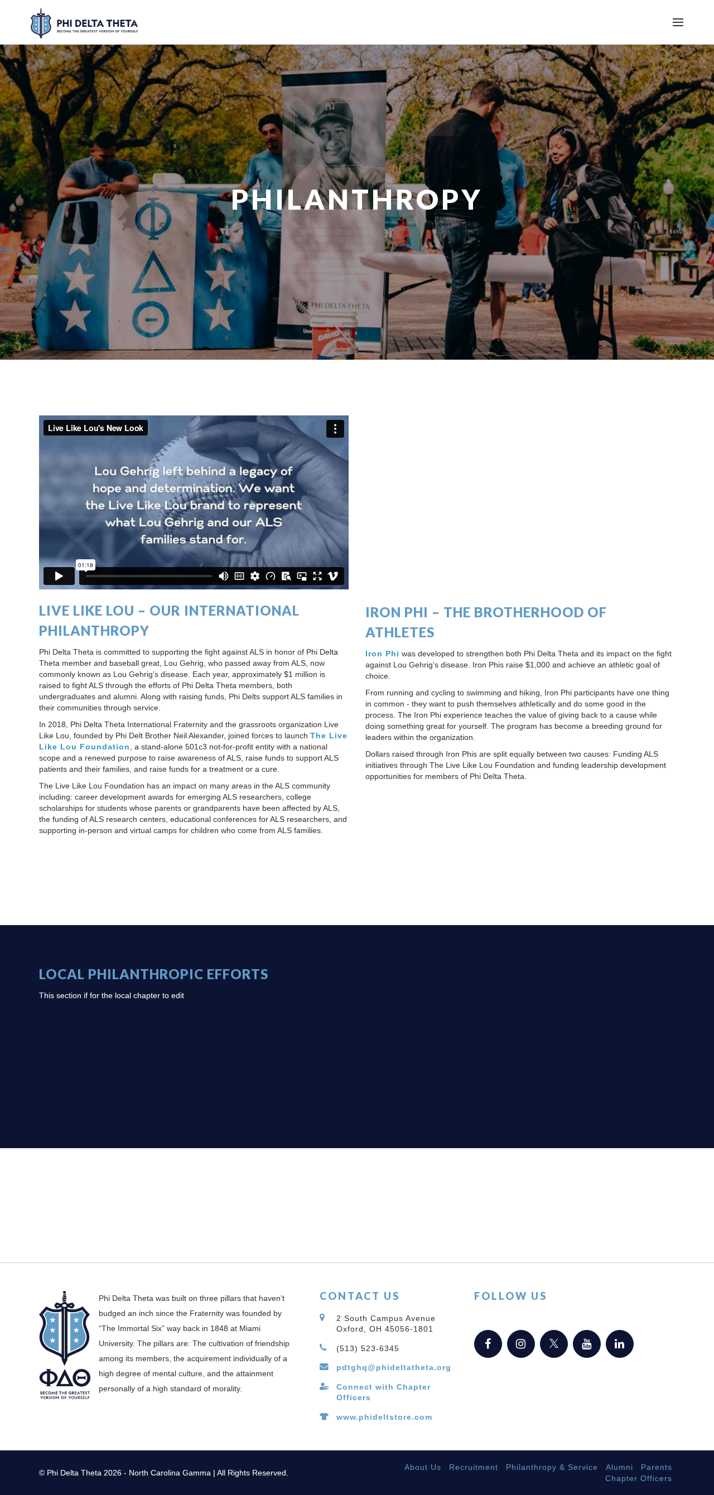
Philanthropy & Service (552, 1467)
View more (535, 1036)
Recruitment (473, 1467)
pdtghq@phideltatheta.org (393, 1367)
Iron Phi (382, 653)
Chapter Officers (638, 1478)
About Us (422, 1467)
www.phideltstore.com (384, 1416)
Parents (656, 1467)
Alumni (619, 1467)
